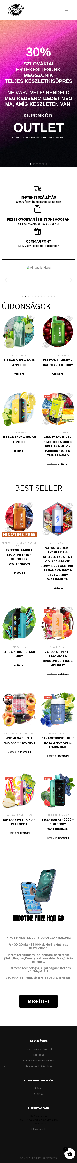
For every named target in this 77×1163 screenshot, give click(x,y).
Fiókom (38, 1088)
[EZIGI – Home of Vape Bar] (16, 10)
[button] (30, 164)
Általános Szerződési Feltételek (38, 1060)
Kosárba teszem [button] (19, 340)
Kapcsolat (38, 1054)
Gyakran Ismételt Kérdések (38, 1049)
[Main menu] (66, 10)
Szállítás (38, 1094)
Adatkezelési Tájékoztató (39, 1066)
